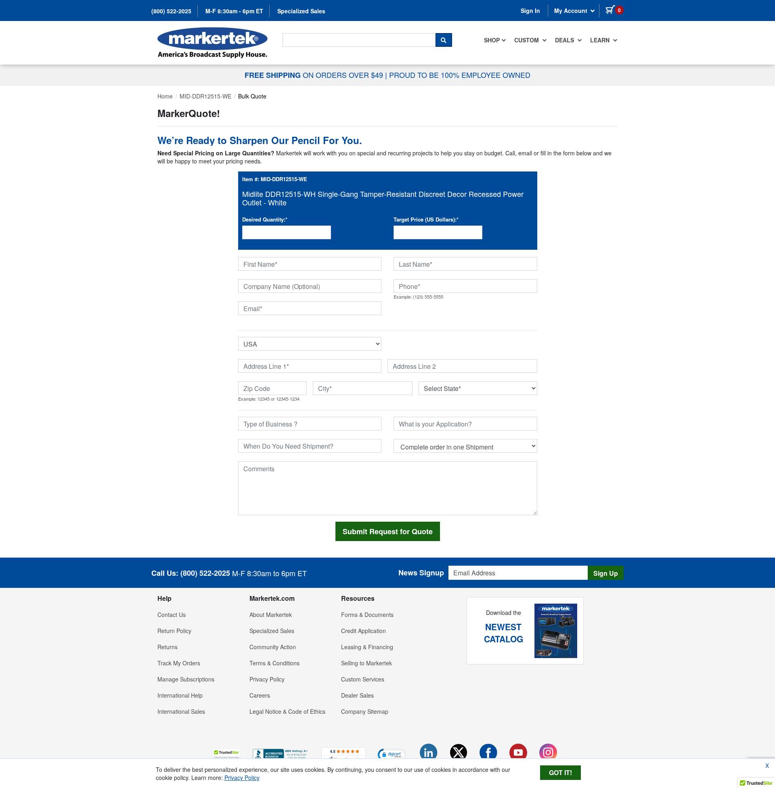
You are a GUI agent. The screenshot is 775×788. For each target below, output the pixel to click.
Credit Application (363, 631)
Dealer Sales (357, 695)
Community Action (272, 647)
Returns (167, 647)
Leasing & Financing (367, 647)
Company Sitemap (364, 711)
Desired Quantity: (264, 219)
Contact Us (171, 614)
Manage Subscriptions (185, 679)
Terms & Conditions (274, 663)
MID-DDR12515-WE (205, 96)
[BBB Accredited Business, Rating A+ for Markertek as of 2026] (281, 754)
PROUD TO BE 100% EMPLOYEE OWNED (459, 74)
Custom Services (362, 679)
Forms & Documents (367, 614)
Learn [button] (600, 40)
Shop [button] (492, 40)
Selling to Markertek (366, 663)
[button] (226, 754)
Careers (259, 695)
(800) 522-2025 (171, 11)
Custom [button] (527, 40)
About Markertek (270, 614)
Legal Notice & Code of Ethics (287, 711)
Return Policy (174, 631)
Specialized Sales (301, 11)
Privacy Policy (267, 679)
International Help (180, 695)
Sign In (530, 10)
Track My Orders (178, 663)
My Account (571, 10)
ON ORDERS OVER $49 (315, 74)
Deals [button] (565, 40)
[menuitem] (495, 40)
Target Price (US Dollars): (426, 219)
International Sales (181, 711)
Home (165, 96)
